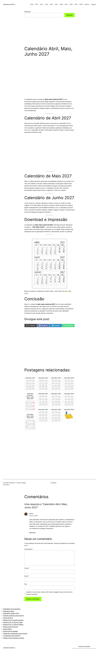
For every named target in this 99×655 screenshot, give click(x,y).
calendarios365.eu (9, 4)
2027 (24, 483)
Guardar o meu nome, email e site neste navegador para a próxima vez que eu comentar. (49, 593)
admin (31, 513)
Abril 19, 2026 (33, 515)
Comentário (28, 549)
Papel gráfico (7, 629)
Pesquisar (27, 11)
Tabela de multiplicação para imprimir (15, 633)
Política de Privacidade (10, 631)
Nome (26, 568)
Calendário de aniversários (11, 609)
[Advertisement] (49, 29)
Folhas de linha (8, 618)
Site (25, 584)
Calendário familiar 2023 (11, 613)
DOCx (26, 293)
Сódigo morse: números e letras (13, 638)
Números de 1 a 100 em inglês (13, 622)
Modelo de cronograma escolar (13, 620)
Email (26, 576)
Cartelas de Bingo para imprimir (13, 615)
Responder (32, 532)
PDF (66, 291)
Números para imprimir (10, 627)
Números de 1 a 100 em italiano (13, 624)
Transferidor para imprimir (11, 636)
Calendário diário (8, 611)
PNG (69, 291)
